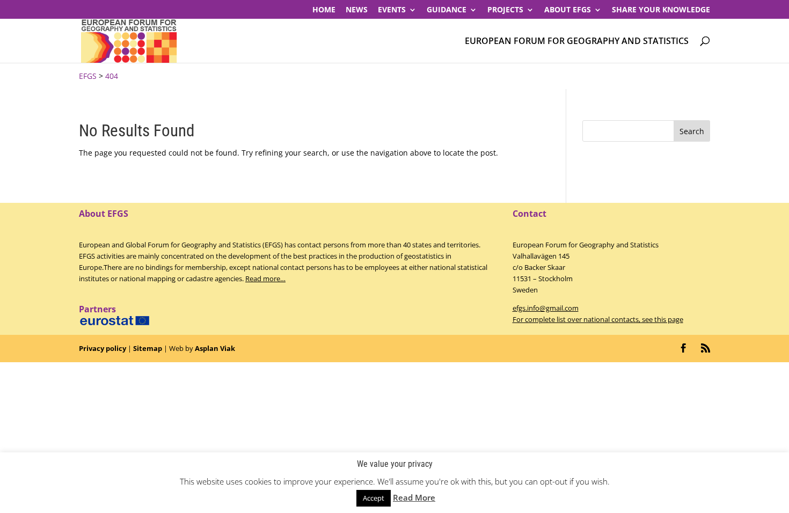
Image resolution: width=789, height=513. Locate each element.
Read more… (265, 278)
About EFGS (567, 10)
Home (323, 10)
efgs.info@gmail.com (546, 308)
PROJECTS (505, 10)
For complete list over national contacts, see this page (598, 319)
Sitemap (147, 348)
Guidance (446, 10)
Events (392, 10)
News (357, 10)
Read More (414, 497)
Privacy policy (102, 348)
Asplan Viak (215, 348)
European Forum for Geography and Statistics (577, 41)
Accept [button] (373, 498)
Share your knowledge (661, 10)
